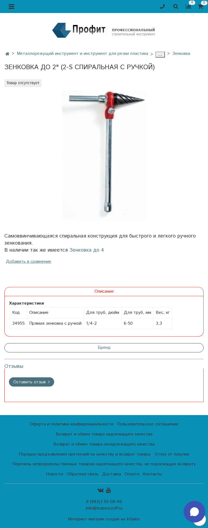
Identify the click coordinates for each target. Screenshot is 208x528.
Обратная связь (83, 474)
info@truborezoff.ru (104, 508)
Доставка (111, 474)
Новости (54, 474)
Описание (104, 291)
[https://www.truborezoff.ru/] (104, 30)
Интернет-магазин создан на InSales (104, 519)
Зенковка (181, 53)
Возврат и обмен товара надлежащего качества (104, 434)
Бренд (104, 347)
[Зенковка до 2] (104, 155)
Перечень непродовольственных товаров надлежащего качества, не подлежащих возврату (104, 464)
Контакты (152, 474)
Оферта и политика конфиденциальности (71, 424)
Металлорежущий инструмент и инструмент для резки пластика (82, 53)
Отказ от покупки (172, 454)
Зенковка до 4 (86, 250)
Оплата (132, 474)
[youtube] (108, 490)
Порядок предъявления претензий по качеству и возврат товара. (85, 454)
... (160, 55)
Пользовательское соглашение (147, 424)
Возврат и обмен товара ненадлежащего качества (104, 444)
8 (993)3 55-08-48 (104, 502)
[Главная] (7, 54)
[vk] (101, 490)
